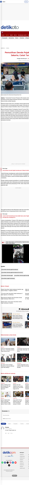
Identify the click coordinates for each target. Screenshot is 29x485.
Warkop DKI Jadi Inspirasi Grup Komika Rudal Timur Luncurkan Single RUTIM (18, 386)
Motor (15, 35)
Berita (7, 35)
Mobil (11, 35)
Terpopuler (4, 37)
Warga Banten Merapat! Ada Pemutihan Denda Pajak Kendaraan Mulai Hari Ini (11, 298)
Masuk (26, 1)
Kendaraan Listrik (22, 35)
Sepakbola (22, 464)
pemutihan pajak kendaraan (8, 278)
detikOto (3, 48)
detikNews (22, 454)
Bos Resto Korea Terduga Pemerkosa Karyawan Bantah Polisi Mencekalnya (7, 366)
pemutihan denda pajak (7, 275)
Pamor (16, 37)
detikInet (21, 459)
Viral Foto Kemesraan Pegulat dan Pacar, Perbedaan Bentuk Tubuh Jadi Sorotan (7, 350)
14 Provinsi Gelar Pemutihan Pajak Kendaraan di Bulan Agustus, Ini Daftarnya (11, 294)
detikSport (22, 463)
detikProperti (22, 468)
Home (3, 35)
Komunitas (11, 37)
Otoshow (22, 37)
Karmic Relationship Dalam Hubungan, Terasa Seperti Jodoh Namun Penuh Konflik (5, 402)
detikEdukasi (22, 456)
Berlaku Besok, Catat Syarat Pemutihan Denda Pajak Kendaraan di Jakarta (11, 302)
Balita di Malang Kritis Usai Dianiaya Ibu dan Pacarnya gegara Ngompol (6, 386)
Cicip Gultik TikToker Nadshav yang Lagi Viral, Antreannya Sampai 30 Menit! (17, 402)
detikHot (21, 461)
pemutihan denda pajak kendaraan (9, 269)
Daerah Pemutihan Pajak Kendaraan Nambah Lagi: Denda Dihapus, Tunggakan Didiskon (12, 290)
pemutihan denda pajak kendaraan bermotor (12, 272)
